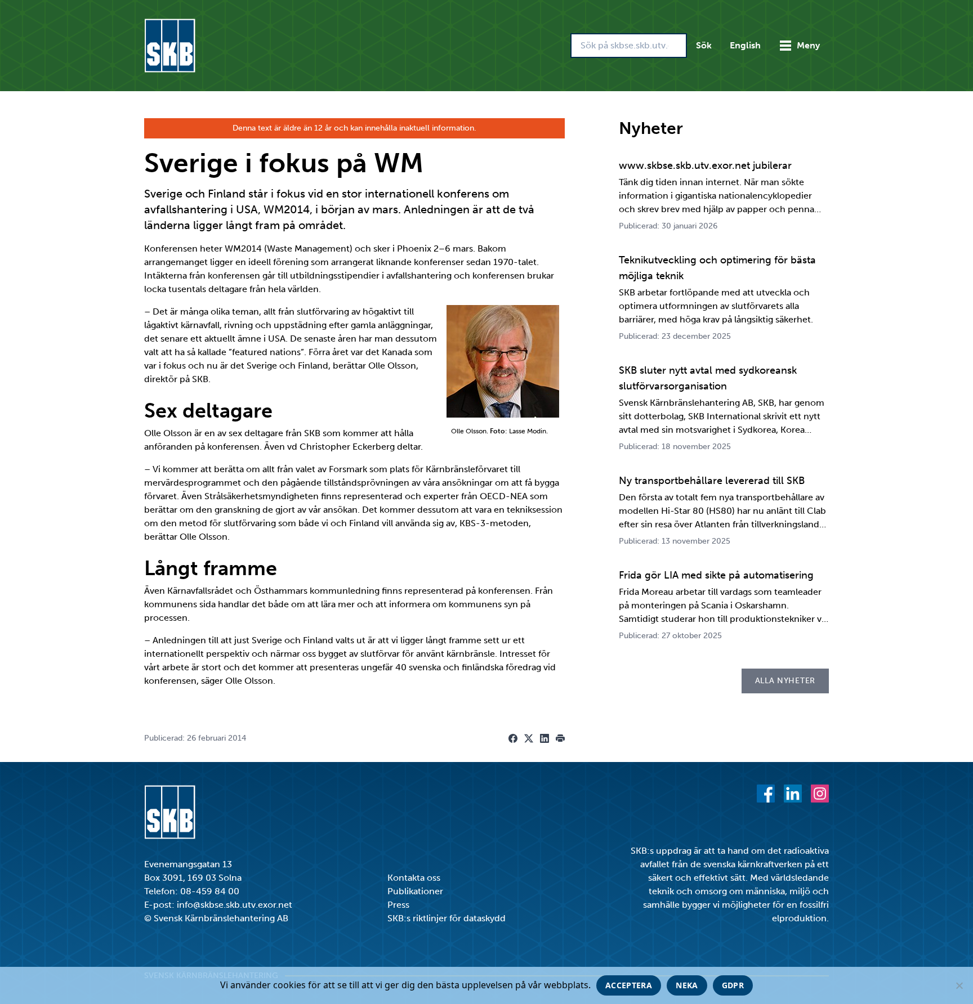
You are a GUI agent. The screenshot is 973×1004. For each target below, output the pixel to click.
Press (398, 904)
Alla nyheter (785, 680)
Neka (687, 985)
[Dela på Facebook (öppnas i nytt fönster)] (512, 738)
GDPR (733, 985)
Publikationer (415, 891)
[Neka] (959, 985)
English (745, 45)
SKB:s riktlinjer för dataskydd (446, 918)
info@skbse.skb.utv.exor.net (234, 904)
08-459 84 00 (209, 891)
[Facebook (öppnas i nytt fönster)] (766, 794)
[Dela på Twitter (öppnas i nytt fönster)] (528, 738)
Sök (704, 45)
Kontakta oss (413, 877)
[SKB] (169, 812)
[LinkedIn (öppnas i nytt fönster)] (793, 794)
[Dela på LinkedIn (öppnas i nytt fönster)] (544, 738)
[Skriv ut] (560, 738)
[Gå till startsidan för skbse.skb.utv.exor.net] (169, 45)
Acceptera (628, 985)
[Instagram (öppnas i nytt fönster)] (820, 794)
